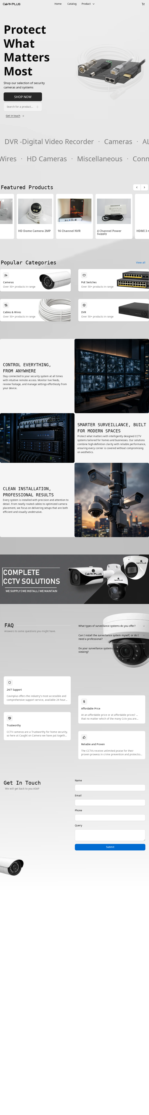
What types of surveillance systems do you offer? (107, 626)
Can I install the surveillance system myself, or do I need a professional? (108, 637)
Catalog (71, 3)
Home (58, 3)
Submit (110, 847)
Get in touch (13, 115)
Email (78, 795)
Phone (78, 810)
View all (140, 262)
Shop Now (22, 97)
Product (86, 3)
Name (78, 780)
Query (78, 825)
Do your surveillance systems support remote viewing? (105, 650)
